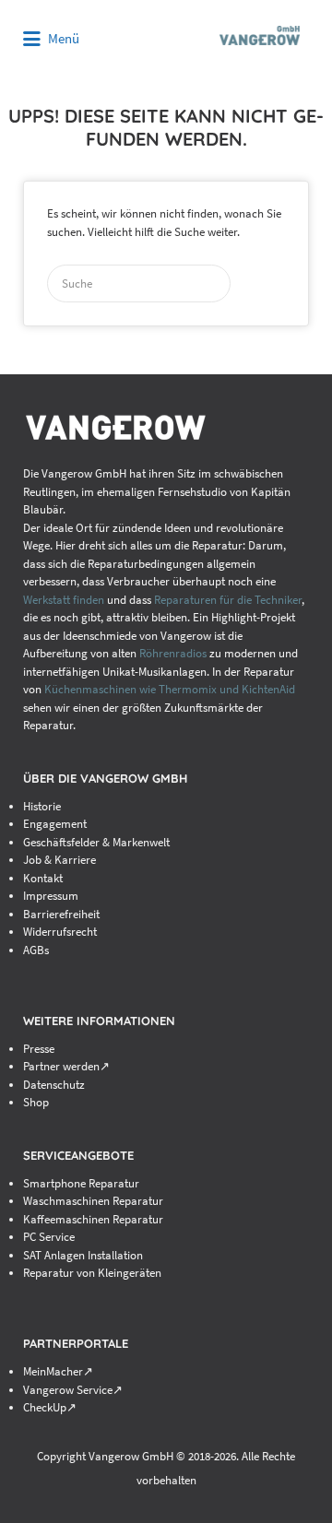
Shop (36, 1102)
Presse (38, 1049)
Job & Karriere (59, 860)
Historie (42, 806)
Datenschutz (54, 1084)
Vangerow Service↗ (73, 1390)
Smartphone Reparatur (81, 1183)
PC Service (49, 1237)
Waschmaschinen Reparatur (93, 1201)
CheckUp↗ (50, 1407)
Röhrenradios (173, 653)
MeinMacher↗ (58, 1371)
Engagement (55, 824)
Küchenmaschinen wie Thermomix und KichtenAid (169, 689)
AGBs (36, 950)
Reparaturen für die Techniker (228, 600)
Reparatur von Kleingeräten (92, 1273)
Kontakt (43, 878)
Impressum (50, 895)
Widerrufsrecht (60, 931)
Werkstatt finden (63, 600)
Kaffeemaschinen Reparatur (93, 1219)
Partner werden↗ (66, 1066)
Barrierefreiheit (61, 914)
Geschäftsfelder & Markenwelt (96, 842)
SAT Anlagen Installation (83, 1255)
